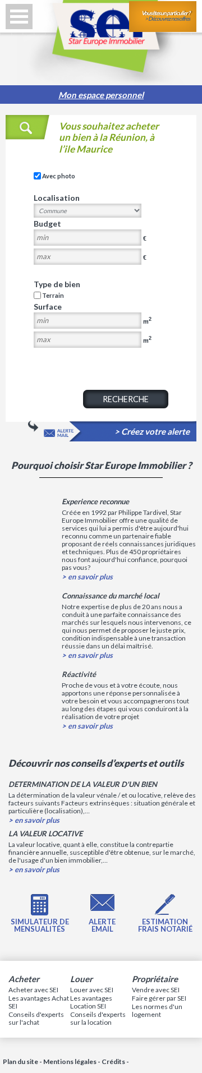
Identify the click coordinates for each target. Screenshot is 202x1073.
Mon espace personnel (101, 95)
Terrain (53, 295)
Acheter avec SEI (33, 989)
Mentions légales (70, 1061)
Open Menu (19, 16)
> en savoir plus (87, 577)
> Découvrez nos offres (165, 16)
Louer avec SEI (91, 989)
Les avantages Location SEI (91, 1002)
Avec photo (58, 175)
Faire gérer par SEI (159, 998)
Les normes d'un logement (157, 1010)
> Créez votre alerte (152, 431)
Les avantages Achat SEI (38, 1002)
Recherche (126, 399)
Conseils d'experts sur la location (98, 1018)
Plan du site (20, 1061)
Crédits (113, 1061)
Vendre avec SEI (156, 989)
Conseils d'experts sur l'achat (36, 1018)
